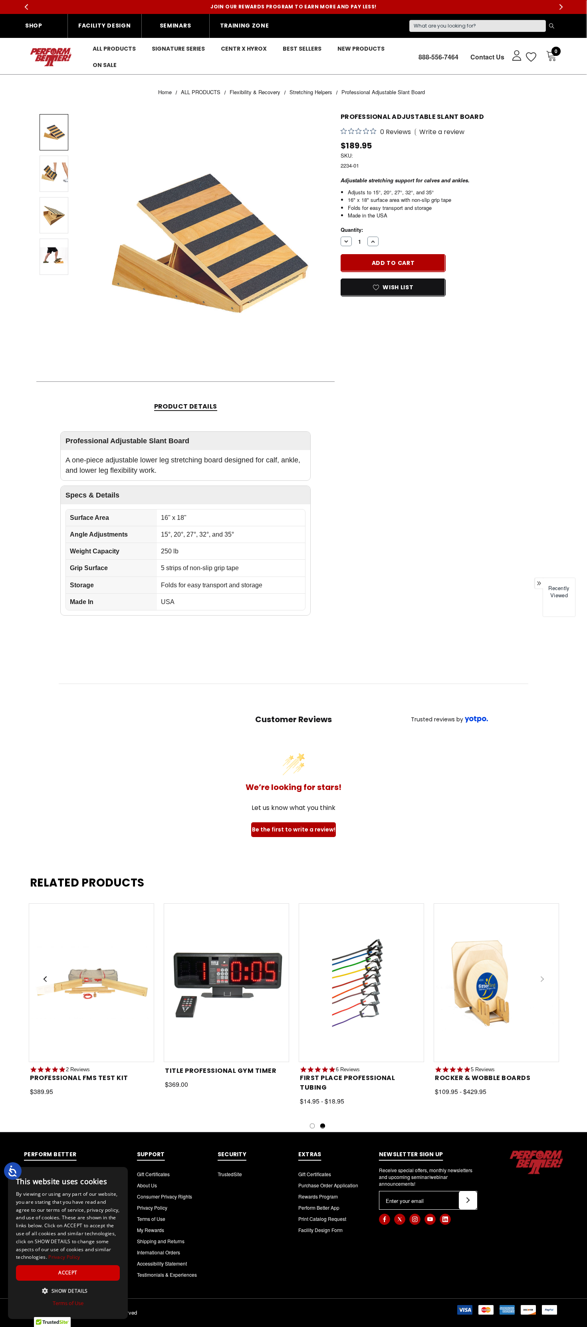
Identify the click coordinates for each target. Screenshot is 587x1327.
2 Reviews (78, 1069)
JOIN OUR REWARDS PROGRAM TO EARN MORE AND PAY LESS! (293, 6)
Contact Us (487, 56)
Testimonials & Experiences (167, 1274)
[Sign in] (513, 55)
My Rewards (150, 1229)
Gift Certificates (153, 1174)
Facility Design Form (320, 1229)
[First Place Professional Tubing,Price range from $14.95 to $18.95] (361, 983)
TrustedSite (230, 1174)
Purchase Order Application (328, 1185)
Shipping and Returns (160, 1241)
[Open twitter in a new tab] (399, 1219)
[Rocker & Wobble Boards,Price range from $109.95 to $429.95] (496, 983)
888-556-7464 (438, 56)
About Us (147, 1185)
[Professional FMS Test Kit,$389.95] (91, 983)
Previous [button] (26, 7)
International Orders (158, 1252)
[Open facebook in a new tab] (384, 1219)
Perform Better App (318, 1207)
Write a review (441, 132)
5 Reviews (483, 1069)
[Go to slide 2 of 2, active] (322, 1126)
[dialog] (68, 1243)
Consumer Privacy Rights (164, 1196)
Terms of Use (151, 1218)
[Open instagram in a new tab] (414, 1219)
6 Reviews (348, 1069)
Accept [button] (67, 1272)
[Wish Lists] (530, 56)
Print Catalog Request (322, 1218)
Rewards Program (318, 1196)
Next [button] (561, 7)
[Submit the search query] (551, 26)
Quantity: (352, 229)
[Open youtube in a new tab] (430, 1219)
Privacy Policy (152, 1207)
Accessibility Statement (162, 1263)
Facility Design (104, 26)
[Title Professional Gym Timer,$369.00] (226, 983)
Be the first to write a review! (293, 829)
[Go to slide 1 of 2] (312, 1126)
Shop (33, 26)
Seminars (175, 26)
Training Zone (244, 26)
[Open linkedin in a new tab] (445, 1219)
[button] (68, 1290)
